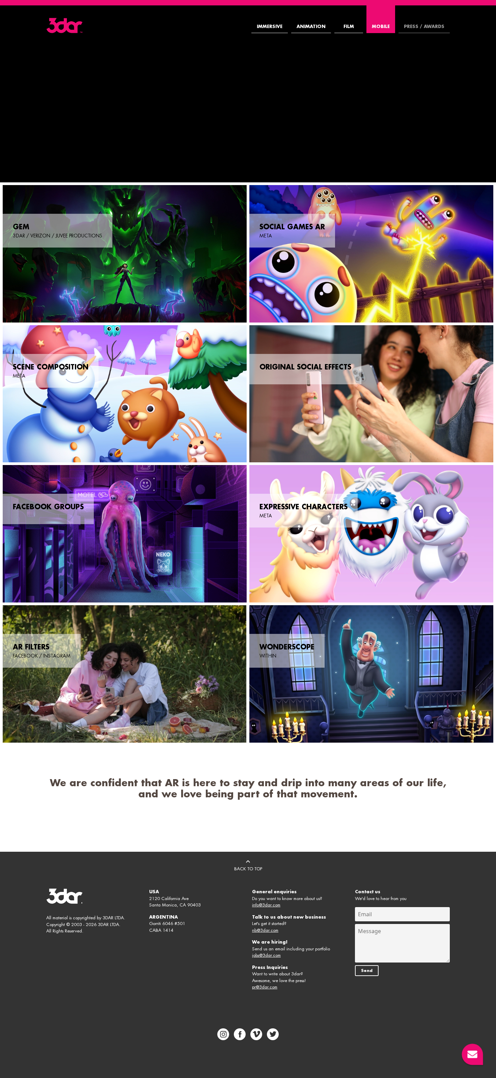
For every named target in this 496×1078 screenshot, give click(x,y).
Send (367, 971)
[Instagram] (223, 1034)
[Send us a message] (472, 1054)
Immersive (269, 26)
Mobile (381, 26)
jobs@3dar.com (266, 955)
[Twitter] (273, 1034)
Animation (311, 26)
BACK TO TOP (248, 869)
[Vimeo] (256, 1034)
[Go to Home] (64, 25)
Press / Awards (424, 26)
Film (348, 26)
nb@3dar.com (265, 930)
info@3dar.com (266, 905)
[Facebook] (240, 1034)
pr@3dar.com (264, 987)
